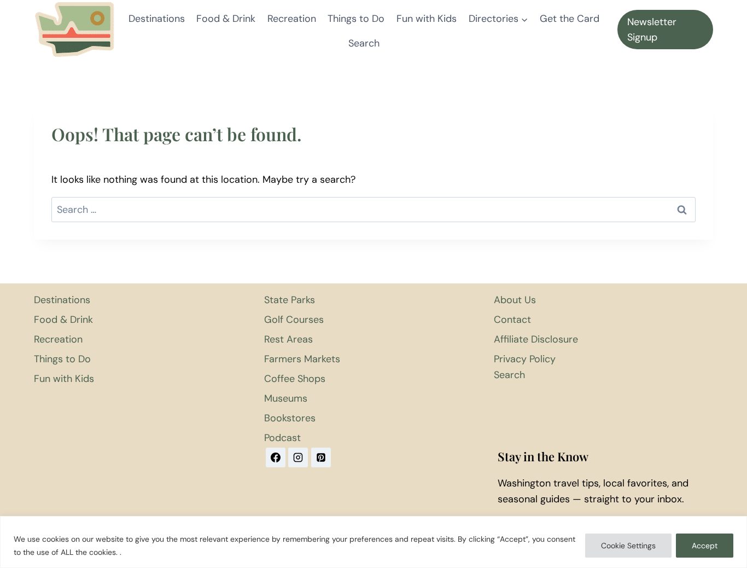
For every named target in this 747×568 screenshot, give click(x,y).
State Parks (289, 299)
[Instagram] (298, 457)
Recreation (291, 18)
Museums (285, 398)
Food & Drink (225, 18)
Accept (704, 545)
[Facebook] (275, 457)
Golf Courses (294, 319)
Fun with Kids (426, 18)
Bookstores (290, 418)
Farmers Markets (302, 359)
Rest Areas (288, 339)
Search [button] (364, 43)
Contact (512, 319)
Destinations (157, 18)
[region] (373, 542)
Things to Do (356, 18)
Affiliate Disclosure (536, 339)
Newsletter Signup (651, 29)
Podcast (282, 437)
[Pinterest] (321, 457)
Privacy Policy (525, 359)
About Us (515, 299)
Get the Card (569, 18)
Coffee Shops (294, 378)
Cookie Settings (628, 545)
